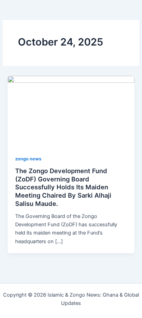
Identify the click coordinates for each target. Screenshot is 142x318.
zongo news (28, 158)
